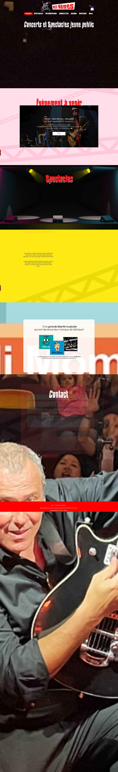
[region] (44, 203)
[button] (92, 8)
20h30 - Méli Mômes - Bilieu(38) (59, 119)
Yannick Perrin (73, 508)
